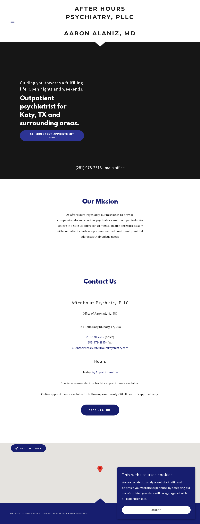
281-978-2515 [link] (95, 337)
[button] (12, 21)
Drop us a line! (100, 410)
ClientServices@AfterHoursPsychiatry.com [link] (100, 348)
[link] (100, 34)
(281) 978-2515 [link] (88, 167)
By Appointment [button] (103, 372)
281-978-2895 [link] (97, 342)
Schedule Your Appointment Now (52, 135)
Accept (156, 510)
